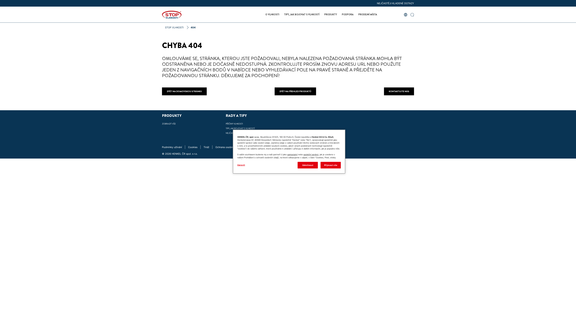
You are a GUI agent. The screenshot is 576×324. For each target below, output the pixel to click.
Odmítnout (307, 165)
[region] (289, 152)
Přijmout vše (330, 165)
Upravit (241, 165)
